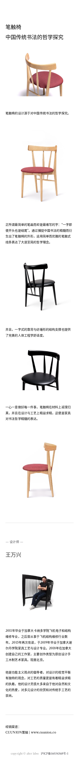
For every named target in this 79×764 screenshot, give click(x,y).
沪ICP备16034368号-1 (54, 753)
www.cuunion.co (43, 732)
